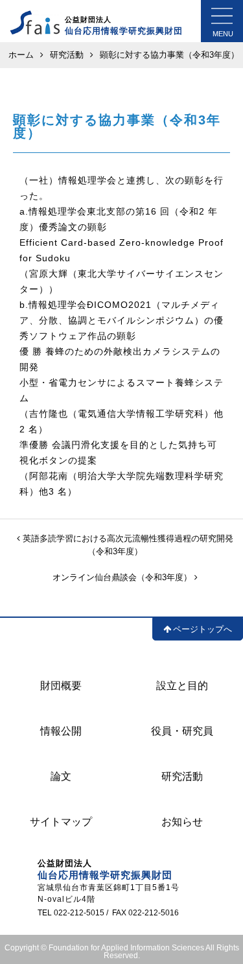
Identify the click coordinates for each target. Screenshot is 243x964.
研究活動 (182, 776)
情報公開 (61, 730)
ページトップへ (202, 629)
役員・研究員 (182, 730)
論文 (61, 776)
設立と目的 (182, 685)
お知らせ (182, 821)
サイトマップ (61, 821)
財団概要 (61, 685)
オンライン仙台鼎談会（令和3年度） (123, 577)
